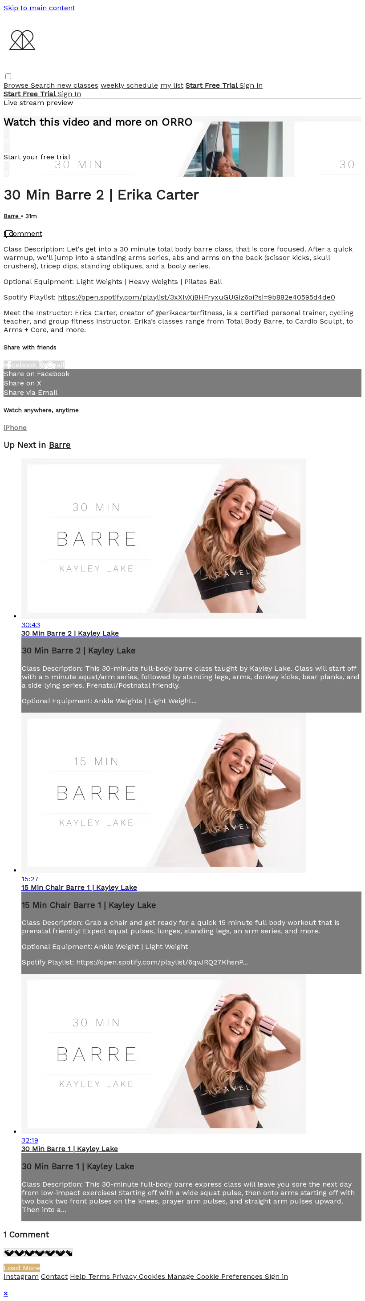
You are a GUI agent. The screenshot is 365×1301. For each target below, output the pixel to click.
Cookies (153, 1276)
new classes (77, 85)
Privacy (125, 1276)
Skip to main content (39, 8)
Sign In (69, 93)
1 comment (23, 233)
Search (44, 85)
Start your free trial (37, 157)
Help (79, 1276)
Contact (54, 1276)
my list (171, 85)
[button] (8, 76)
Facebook (21, 365)
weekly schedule (129, 85)
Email (55, 365)
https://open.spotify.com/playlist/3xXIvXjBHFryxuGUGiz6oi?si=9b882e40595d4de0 (196, 297)
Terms (100, 1276)
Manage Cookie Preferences (216, 1276)
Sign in (251, 85)
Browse (17, 85)
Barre (12, 216)
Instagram (21, 1276)
